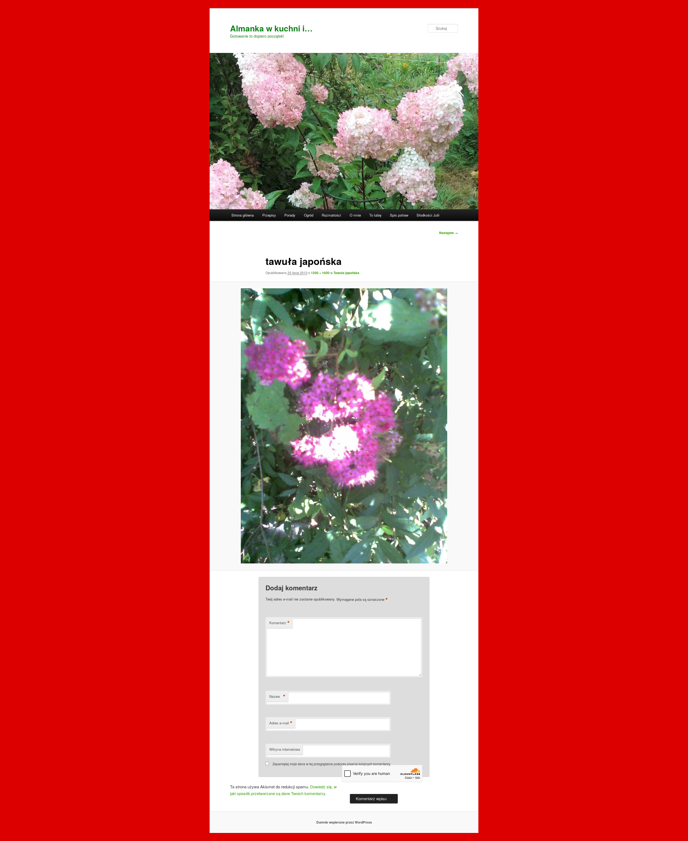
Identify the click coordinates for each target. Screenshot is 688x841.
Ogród (308, 215)
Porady (289, 215)
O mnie (355, 215)
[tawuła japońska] (344, 425)
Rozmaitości (331, 215)
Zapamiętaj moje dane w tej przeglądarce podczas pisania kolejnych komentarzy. (332, 763)
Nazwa (277, 696)
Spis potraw (399, 215)
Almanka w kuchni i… (271, 28)
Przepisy (269, 215)
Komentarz (279, 623)
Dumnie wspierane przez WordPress (344, 822)
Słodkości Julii (428, 215)
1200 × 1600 (320, 272)
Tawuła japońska (346, 272)
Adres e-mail (280, 723)
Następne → (448, 232)
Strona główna (242, 215)
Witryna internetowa (284, 749)
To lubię (375, 215)
